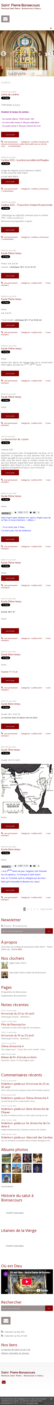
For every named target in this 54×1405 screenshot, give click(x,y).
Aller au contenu (8, 2)
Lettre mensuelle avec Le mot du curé (24, 145)
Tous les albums (7, 1186)
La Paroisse (44, 189)
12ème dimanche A (12, 1046)
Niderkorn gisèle (11, 1083)
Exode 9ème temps (11, 654)
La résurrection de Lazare (14, 439)
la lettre (16, 104)
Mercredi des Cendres (39, 1137)
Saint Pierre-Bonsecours (20, 5)
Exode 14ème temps (11, 348)
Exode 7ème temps (10, 749)
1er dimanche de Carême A (26, 1124)
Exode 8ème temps (10, 703)
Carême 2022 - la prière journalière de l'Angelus (25, 160)
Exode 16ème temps (11, 253)
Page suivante (46, 909)
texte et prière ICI (15, 217)
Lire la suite (16, 949)
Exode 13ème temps (11, 396)
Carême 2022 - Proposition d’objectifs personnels (26, 204)
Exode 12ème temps (11, 496)
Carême (34, 142)
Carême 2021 (36, 283)
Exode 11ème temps (11, 562)
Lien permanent (10, 142)
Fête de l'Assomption (13, 1024)
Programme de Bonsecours (14, 992)
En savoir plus (32, 1403)
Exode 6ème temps (11, 849)
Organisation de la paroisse (13, 995)
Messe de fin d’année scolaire (19, 1057)
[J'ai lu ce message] (51, 1399)
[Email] (5, 18)
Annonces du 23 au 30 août (17, 1013)
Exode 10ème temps (11, 601)
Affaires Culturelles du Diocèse (15, 1353)
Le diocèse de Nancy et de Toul (15, 1349)
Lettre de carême (10, 94)
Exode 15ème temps (11, 299)
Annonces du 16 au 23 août (17, 1035)
